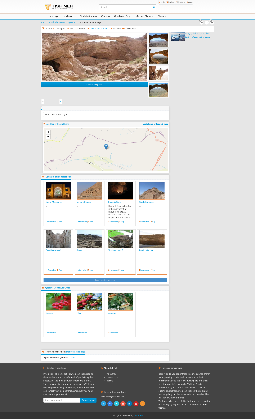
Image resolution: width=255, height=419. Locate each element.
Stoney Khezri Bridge (75, 352)
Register (171, 2)
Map (60, 222)
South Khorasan (57, 22)
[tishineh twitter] (117, 403)
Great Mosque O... (54, 250)
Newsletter (181, 2)
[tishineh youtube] (136, 403)
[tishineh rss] (143, 403)
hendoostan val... (147, 250)
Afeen (79, 250)
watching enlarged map (155, 124)
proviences (68, 16)
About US (111, 374)
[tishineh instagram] (123, 403)
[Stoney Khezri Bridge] (94, 56)
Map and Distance (144, 16)
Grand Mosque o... (54, 202)
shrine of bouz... (84, 202)
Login (163, 2)
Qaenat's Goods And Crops (57, 288)
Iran (43, 22)
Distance (161, 16)
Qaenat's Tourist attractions (58, 177)
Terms (110, 380)
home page (53, 16)
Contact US (112, 377)
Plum (79, 313)
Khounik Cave (114, 202)
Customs (105, 16)
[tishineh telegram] (104, 403)
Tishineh (138, 415)
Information (51, 222)
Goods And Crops (122, 16)
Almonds (112, 313)
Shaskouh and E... (116, 250)
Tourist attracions (88, 16)
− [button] (48, 136)
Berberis (49, 313)
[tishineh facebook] (110, 403)
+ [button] (48, 132)
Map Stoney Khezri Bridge (57, 124)
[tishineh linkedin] (130, 403)
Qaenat (71, 22)
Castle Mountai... (146, 202)
